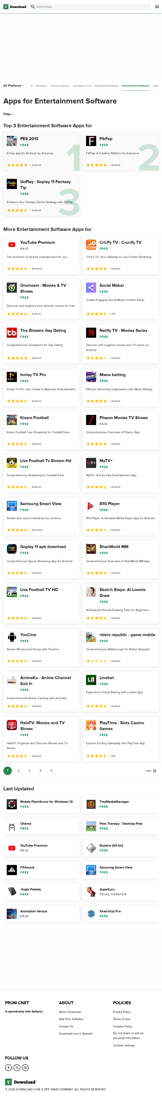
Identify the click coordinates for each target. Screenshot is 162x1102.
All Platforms (12, 85)
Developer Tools (82, 85)
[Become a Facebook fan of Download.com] (8, 1067)
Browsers (41, 85)
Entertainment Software (136, 85)
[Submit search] (33, 6)
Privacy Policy (122, 1012)
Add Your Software (71, 1019)
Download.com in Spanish (76, 1033)
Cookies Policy (122, 1026)
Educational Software (107, 85)
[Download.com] (14, 6)
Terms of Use (121, 1019)
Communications (60, 85)
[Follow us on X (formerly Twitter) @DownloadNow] (17, 1067)
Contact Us (66, 1026)
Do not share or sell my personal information (128, 1035)
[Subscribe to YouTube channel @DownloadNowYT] (25, 1067)
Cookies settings (124, 1045)
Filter (7, 114)
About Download (70, 1012)
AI (32, 85)
